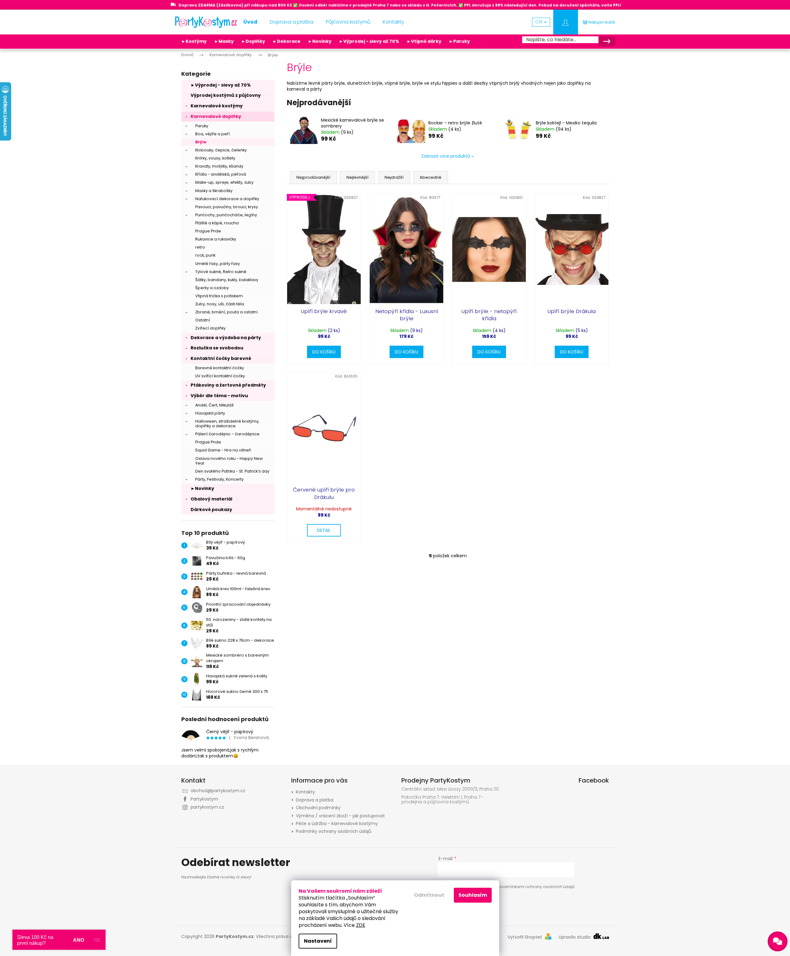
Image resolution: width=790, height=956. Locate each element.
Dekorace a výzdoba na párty (226, 337)
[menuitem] (250, 22)
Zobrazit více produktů (445, 156)
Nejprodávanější (313, 177)
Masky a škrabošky (213, 190)
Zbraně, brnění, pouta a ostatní (226, 312)
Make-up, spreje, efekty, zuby (224, 182)
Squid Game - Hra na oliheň (223, 450)
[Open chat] (778, 941)
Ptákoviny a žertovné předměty (228, 385)
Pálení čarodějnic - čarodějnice (227, 434)
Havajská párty (210, 413)
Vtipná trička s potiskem (219, 295)
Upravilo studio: (576, 937)
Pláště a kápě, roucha (217, 223)
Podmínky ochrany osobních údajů (333, 831)
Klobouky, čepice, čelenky (221, 150)
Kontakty (305, 792)
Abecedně (430, 177)
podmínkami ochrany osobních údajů (537, 886)
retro (200, 247)
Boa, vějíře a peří (212, 134)
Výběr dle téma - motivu (219, 396)
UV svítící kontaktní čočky (220, 376)
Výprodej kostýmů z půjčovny (226, 95)
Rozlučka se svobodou (217, 348)
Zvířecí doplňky (210, 328)
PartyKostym (204, 799)
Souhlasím (472, 895)
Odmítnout (429, 895)
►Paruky (459, 41)
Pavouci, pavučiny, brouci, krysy (226, 206)
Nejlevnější (357, 177)
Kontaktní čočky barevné (221, 358)
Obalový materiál (211, 499)
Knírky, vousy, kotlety (215, 158)
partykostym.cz (207, 807)
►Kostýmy (194, 41)
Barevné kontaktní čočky (219, 367)
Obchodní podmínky (318, 808)
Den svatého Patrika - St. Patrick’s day (232, 471)
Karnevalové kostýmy (217, 106)
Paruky (201, 125)
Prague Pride (208, 231)
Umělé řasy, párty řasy (217, 263)
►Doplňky (253, 41)
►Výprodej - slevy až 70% (369, 41)
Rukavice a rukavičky (215, 239)
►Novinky (320, 41)
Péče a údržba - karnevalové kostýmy (337, 823)
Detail (324, 530)
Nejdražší (394, 177)
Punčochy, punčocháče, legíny (226, 215)
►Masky (224, 41)
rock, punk (205, 255)
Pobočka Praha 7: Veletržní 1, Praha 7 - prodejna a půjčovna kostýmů (442, 800)
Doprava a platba (314, 800)
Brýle (200, 142)
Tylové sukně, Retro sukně (220, 271)
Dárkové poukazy (211, 509)
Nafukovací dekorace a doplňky (227, 198)
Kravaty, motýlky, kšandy (219, 166)
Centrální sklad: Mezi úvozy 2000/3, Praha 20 (450, 789)
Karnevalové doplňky (216, 116)
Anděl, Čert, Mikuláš (214, 405)
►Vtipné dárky (424, 41)
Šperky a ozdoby (212, 287)
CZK (539, 22)
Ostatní (202, 320)
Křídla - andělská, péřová (220, 174)
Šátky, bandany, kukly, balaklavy (226, 279)
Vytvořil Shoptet (525, 937)
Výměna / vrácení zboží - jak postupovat (340, 816)
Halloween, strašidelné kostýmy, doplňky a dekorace (227, 424)
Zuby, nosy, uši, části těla (219, 304)
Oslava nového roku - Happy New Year (229, 461)
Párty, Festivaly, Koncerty (219, 479)
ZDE (360, 925)
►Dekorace (286, 41)
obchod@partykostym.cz (218, 791)
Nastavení (318, 941)
